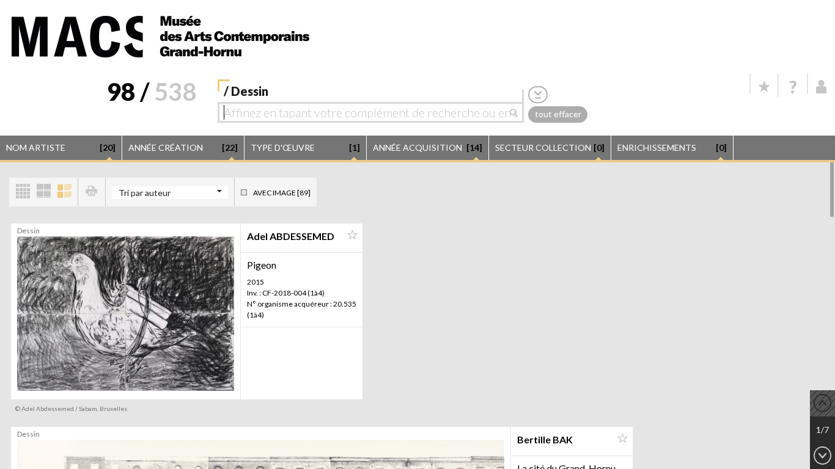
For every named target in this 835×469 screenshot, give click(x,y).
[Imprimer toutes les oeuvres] (91, 192)
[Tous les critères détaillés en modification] (538, 94)
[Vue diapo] (43, 192)
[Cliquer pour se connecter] (821, 86)
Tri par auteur (145, 192)
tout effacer (558, 114)
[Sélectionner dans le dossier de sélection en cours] (352, 235)
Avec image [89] (282, 192)
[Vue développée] (64, 192)
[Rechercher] (517, 112)
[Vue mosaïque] (22, 192)
